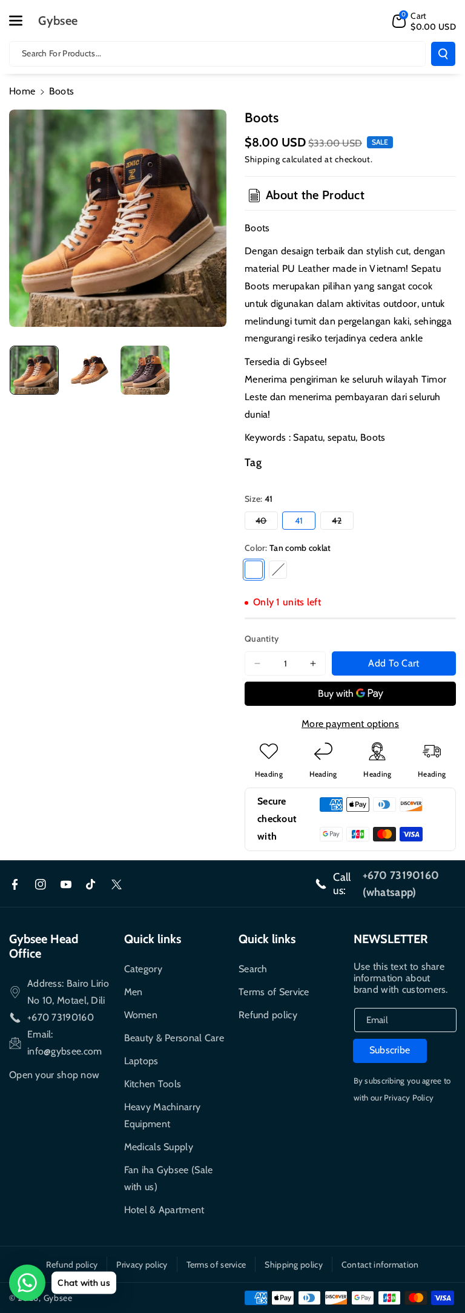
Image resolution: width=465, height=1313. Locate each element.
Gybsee (58, 1297)
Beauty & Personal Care (174, 1038)
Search (253, 969)
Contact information (380, 1264)
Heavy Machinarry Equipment (162, 1115)
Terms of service (216, 1264)
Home (22, 91)
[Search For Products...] (443, 54)
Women (141, 1015)
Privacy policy (141, 1264)
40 (267, 522)
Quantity (262, 638)
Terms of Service (274, 992)
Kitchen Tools (153, 1084)
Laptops (141, 1061)
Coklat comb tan (278, 570)
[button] (22, 20)
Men (133, 992)
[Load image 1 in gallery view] (34, 370)
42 (342, 522)
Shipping (262, 159)
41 (299, 520)
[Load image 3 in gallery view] (145, 370)
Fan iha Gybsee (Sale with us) (168, 1178)
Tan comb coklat (254, 570)
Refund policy (268, 1015)
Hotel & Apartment (164, 1210)
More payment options (350, 723)
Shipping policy (294, 1264)
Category (143, 969)
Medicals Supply (159, 1147)
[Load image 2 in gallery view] (89, 370)
